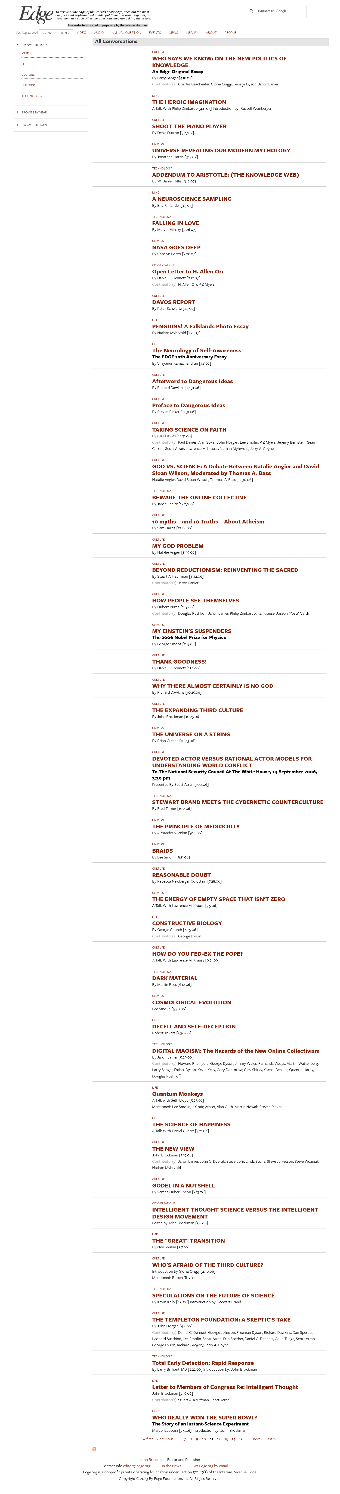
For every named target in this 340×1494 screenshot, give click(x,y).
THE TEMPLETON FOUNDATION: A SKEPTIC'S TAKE (221, 1319)
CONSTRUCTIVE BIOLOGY (187, 923)
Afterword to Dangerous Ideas (192, 381)
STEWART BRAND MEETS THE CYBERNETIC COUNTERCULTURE (238, 802)
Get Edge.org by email (210, 1466)
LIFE (155, 320)
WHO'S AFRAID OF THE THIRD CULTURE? (207, 1265)
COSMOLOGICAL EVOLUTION (191, 1002)
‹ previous (165, 1439)
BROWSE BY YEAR (34, 112)
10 (204, 1439)
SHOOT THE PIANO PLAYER (189, 126)
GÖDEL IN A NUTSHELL (183, 1185)
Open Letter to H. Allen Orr (188, 271)
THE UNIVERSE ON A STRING (191, 734)
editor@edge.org (136, 1466)
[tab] (51, 45)
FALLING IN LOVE (175, 223)
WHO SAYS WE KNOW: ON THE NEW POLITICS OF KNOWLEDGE (219, 61)
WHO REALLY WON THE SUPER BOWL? (204, 1417)
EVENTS (155, 32)
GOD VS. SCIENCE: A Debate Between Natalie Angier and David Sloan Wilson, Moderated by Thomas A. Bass (235, 469)
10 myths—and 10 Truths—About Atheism (208, 521)
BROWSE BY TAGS (34, 124)
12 (218, 1439)
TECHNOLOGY (162, 168)
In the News (171, 1466)
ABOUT (211, 32)
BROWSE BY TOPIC (35, 44)
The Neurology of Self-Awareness (196, 350)
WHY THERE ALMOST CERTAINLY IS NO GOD (212, 686)
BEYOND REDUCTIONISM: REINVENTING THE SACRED (225, 570)
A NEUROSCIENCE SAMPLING (192, 198)
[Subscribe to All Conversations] (94, 1450)
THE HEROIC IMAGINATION (189, 102)
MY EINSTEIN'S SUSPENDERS (192, 631)
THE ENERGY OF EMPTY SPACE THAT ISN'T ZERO (218, 899)
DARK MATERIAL (175, 978)
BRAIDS (162, 850)
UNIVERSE (158, 144)
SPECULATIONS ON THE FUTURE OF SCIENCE (213, 1295)
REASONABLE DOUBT (181, 875)
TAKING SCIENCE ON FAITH (189, 429)
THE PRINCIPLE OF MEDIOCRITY (196, 826)
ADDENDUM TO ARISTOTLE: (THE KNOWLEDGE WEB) (225, 174)
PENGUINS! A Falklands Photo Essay (200, 326)
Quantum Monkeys (177, 1094)
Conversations (163, 265)
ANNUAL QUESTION (126, 32)
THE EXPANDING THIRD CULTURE (197, 710)
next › (257, 1439)
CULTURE (158, 52)
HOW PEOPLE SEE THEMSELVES (195, 600)
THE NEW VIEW (173, 1148)
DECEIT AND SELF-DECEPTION (194, 1026)
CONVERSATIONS (56, 32)
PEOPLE (230, 32)
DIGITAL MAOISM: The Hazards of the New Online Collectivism (236, 1050)
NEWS (173, 32)
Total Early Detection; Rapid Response (203, 1363)
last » (270, 1439)
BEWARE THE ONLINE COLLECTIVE (199, 497)
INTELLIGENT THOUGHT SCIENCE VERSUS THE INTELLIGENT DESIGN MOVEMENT (235, 1212)
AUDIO (99, 32)
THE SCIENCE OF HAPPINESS (191, 1124)
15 (241, 1439)
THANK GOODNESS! (179, 661)
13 (226, 1439)
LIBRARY (192, 32)
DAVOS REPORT (173, 302)
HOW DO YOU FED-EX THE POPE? (197, 953)
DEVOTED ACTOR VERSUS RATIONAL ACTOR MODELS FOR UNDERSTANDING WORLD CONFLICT (232, 761)
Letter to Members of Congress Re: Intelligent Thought (225, 1387)
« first (148, 1439)
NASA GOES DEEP (176, 247)
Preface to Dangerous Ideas (188, 405)
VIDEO (81, 32)
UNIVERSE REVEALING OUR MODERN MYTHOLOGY (221, 150)
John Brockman (153, 1459)
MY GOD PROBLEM (178, 546)
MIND (156, 95)
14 (233, 1439)
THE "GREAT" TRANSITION (188, 1240)
